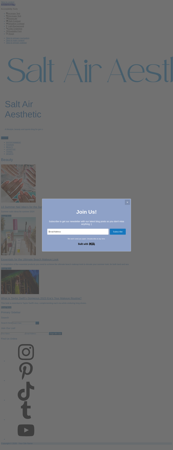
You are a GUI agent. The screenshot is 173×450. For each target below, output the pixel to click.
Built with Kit (86, 244)
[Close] (127, 202)
